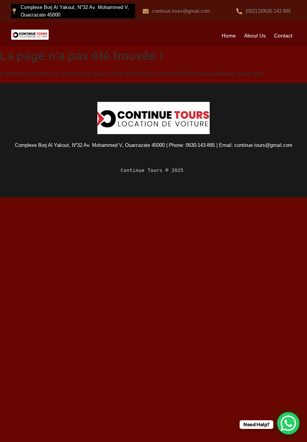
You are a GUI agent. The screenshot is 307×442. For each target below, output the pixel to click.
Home (229, 36)
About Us (255, 36)
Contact (283, 36)
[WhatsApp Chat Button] (288, 423)
